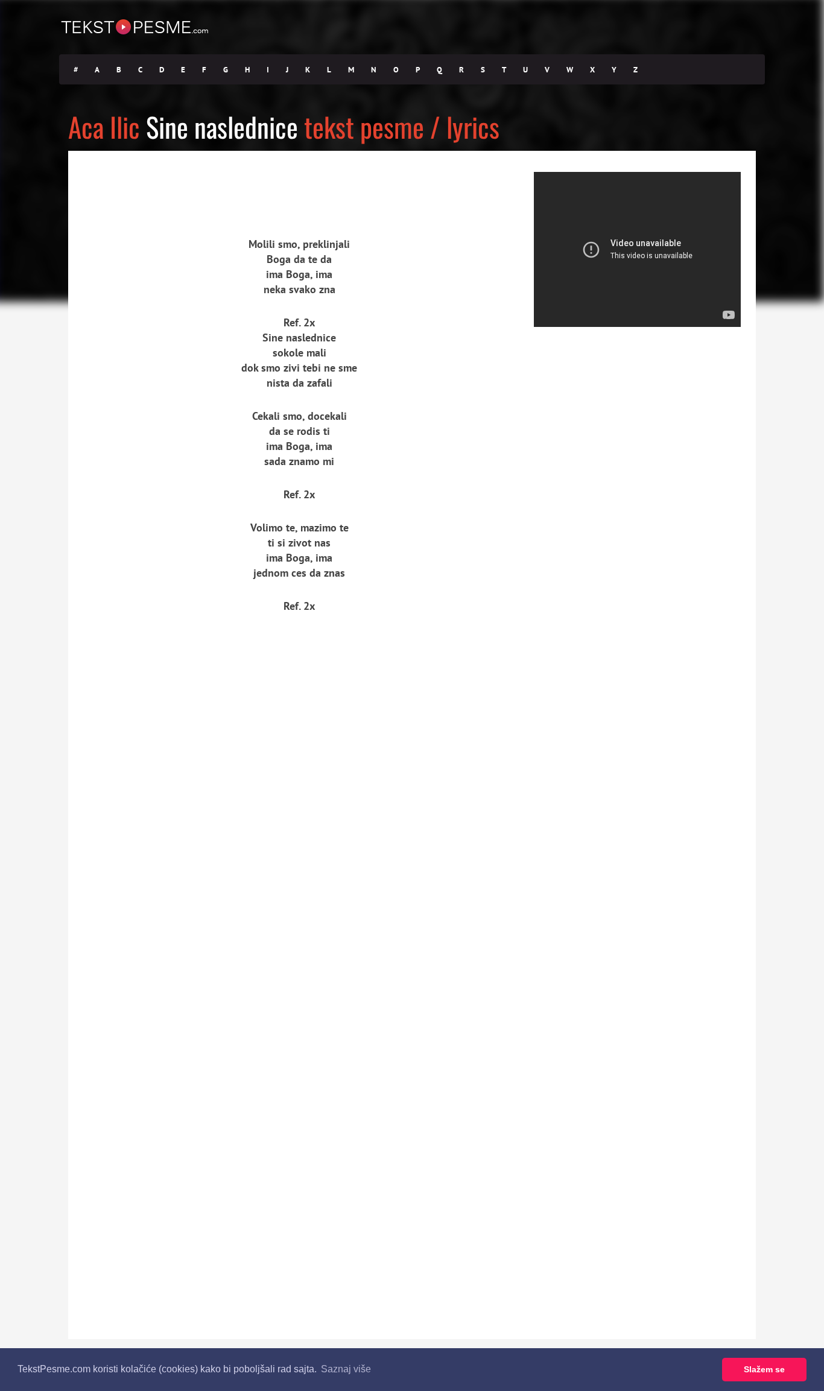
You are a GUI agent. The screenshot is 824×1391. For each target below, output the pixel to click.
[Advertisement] (179, 184)
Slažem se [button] (764, 1369)
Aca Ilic (104, 126)
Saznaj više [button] (346, 1369)
